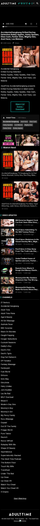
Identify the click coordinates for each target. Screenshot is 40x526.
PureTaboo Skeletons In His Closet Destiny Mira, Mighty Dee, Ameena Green (27, 240)
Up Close (5, 477)
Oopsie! (4, 422)
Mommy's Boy (7, 408)
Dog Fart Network (8, 357)
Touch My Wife (7, 466)
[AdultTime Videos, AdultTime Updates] (20, 516)
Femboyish (5, 368)
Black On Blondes (8, 332)
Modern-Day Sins (8, 404)
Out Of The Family (8, 426)
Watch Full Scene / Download (20, 106)
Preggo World (6, 430)
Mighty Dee (28, 125)
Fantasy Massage (8, 364)
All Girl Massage (7, 321)
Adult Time (10, 118)
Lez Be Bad (5, 393)
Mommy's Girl (7, 412)
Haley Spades (7, 125)
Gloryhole (5, 382)
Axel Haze (24, 121)
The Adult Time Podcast (11, 459)
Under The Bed (7, 473)
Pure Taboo (6, 433)
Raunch (4, 437)
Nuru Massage (7, 419)
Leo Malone (18, 125)
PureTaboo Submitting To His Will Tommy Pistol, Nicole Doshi (26, 231)
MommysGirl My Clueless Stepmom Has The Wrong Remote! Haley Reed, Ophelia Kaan (26, 279)
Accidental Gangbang (11, 121)
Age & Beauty (6, 317)
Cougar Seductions (9, 339)
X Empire (4, 492)
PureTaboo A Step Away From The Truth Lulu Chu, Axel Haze (26, 250)
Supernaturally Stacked (11, 455)
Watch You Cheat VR (9, 488)
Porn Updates (19, 519)
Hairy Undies (6, 386)
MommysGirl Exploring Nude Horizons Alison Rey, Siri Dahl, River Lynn (26, 288)
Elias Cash (33, 121)
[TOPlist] (22, 521)
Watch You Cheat (8, 484)
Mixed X (4, 401)
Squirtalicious (6, 452)
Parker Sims (7, 128)
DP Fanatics (6, 361)
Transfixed (5, 470)
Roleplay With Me (8, 444)
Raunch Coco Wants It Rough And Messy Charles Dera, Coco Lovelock (26, 269)
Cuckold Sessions (8, 342)
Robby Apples (18, 128)
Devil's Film (5, 350)
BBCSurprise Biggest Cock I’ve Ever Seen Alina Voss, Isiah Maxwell (26, 221)
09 (26, 519)
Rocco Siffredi (7, 441)
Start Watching (20, 498)
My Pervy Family (8, 415)
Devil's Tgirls (6, 353)
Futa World (5, 372)
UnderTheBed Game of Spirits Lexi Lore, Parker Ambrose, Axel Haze (25, 259)
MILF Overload (7, 397)
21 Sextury (5, 302)
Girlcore (4, 375)
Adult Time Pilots (8, 313)
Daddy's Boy (6, 346)
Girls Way (5, 379)
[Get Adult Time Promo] (20, 145)
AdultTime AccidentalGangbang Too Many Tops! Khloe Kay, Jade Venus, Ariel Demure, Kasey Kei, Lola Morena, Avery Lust (20, 206)
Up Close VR (6, 481)
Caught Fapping (7, 335)
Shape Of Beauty (8, 448)
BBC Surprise (6, 328)
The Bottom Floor (8, 462)
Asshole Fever (7, 324)
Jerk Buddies (6, 390)
